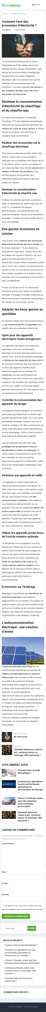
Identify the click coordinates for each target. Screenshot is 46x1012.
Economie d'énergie (18, 14)
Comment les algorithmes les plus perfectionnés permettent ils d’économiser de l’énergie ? (30, 787)
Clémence (6, 30)
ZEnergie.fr (19, 1007)
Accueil (5, 14)
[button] (36, 5)
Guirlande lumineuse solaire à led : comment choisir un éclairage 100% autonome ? (20, 971)
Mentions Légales (31, 1007)
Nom (4, 872)
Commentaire (8, 844)
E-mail (5, 883)
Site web (5, 894)
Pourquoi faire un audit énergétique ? (21, 945)
